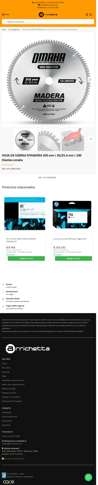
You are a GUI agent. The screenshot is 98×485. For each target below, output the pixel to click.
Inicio (4, 29)
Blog (4, 376)
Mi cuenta (6, 367)
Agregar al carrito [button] (26, 258)
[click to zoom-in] (49, 79)
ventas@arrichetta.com (49, 5)
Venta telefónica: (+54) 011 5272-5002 (49, 2)
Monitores (6, 425)
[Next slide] (90, 79)
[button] (91, 15)
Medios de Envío (9, 393)
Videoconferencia (9, 416)
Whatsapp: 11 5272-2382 (49, 7)
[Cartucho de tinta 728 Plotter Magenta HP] (72, 214)
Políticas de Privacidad (12, 401)
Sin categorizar (14, 29)
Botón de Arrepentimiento (13, 384)
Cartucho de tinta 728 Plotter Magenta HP (69, 239)
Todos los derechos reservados (20, 476)
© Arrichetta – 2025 (15, 474)
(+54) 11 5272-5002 (11, 436)
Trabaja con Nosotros (11, 397)
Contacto (6, 372)
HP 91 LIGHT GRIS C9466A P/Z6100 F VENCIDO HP (21, 240)
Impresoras (7, 421)
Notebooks (6, 412)
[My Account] (86, 14)
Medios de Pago (8, 388)
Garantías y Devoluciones (13, 380)
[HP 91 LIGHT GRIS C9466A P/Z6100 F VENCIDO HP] (24, 214)
